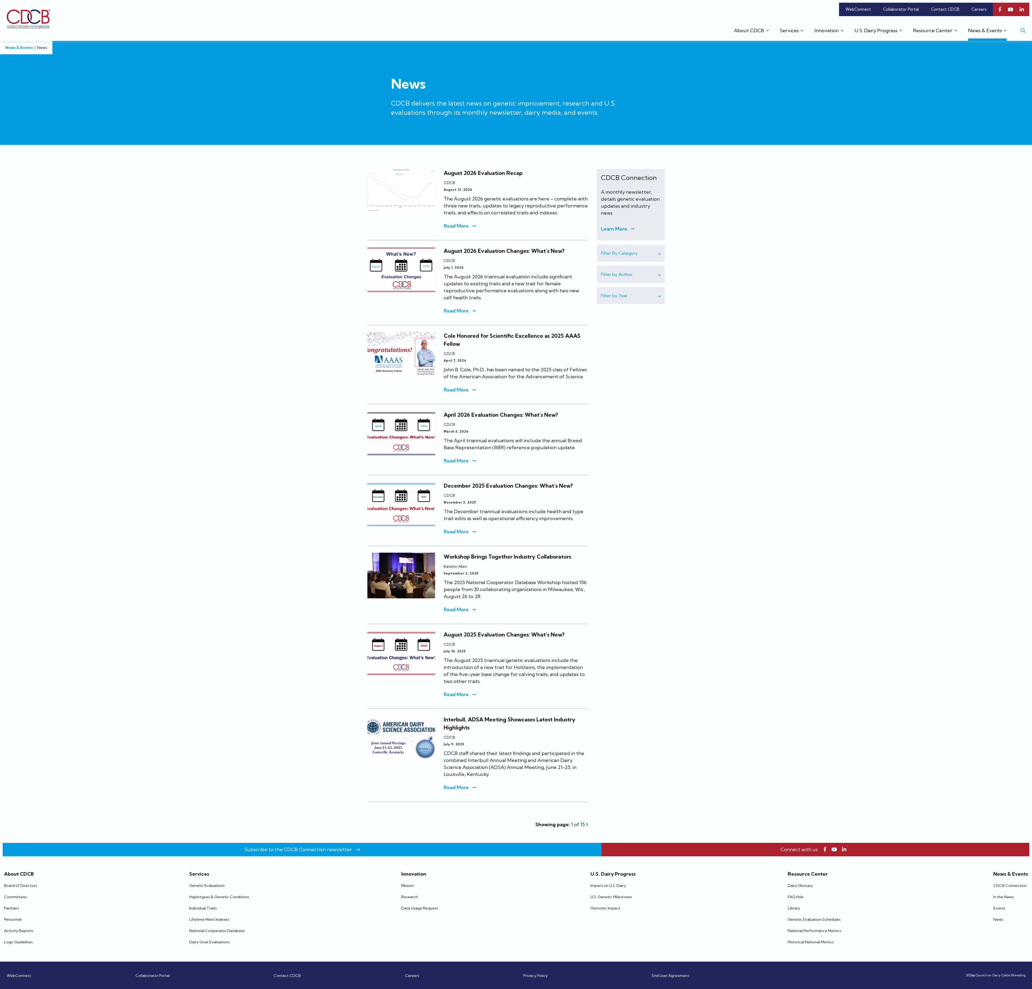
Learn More (614, 229)
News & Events (19, 47)
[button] (631, 253)
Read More (456, 226)
